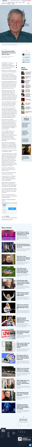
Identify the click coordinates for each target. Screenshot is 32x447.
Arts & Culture (4, 49)
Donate (12, 208)
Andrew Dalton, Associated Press (8, 56)
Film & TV (18, 391)
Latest (8, 432)
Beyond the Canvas (11, 2)
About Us (13, 432)
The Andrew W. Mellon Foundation (21, 442)
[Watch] (8, 235)
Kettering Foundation (20, 445)
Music (20, 2)
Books (17, 2)
